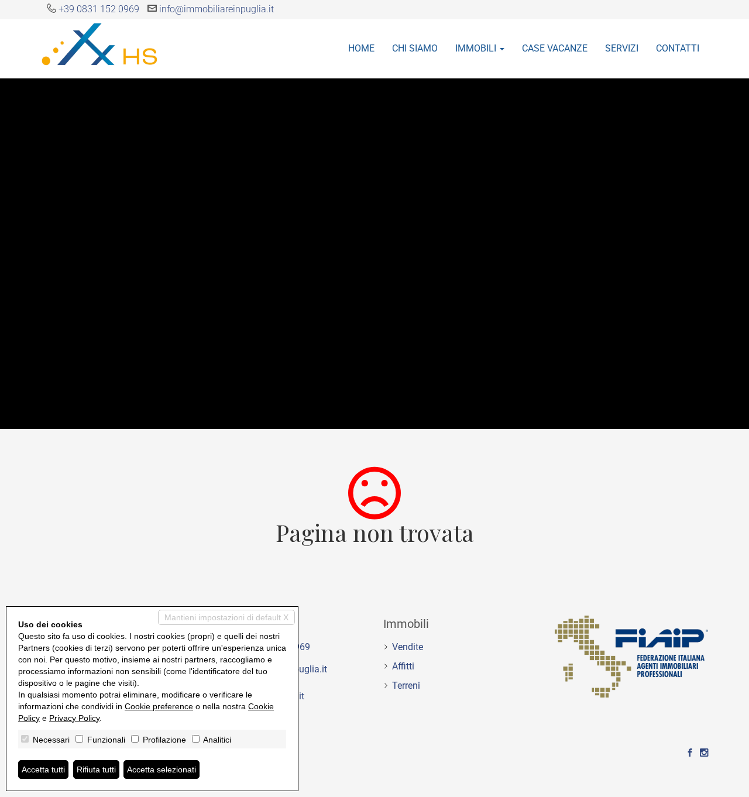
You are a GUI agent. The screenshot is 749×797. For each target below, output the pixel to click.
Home (361, 48)
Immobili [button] (477, 48)
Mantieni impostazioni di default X (226, 617)
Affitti (403, 666)
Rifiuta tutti (96, 769)
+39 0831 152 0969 (99, 9)
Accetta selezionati (161, 769)
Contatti (677, 48)
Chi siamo (415, 48)
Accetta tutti (43, 769)
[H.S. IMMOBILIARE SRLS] (99, 43)
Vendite (407, 646)
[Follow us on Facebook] (690, 753)
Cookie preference (159, 706)
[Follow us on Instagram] (704, 753)
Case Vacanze (554, 48)
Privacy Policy (74, 718)
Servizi (621, 48)
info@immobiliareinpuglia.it (216, 9)
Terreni (406, 685)
